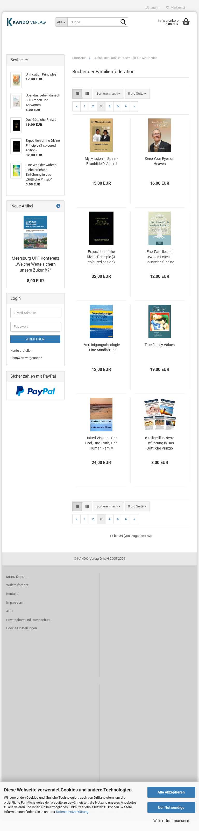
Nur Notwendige (171, 807)
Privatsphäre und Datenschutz (28, 620)
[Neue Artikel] (58, 206)
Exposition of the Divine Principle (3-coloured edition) (101, 257)
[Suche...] (123, 22)
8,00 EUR (35, 280)
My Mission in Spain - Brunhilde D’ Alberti (101, 161)
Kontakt (12, 594)
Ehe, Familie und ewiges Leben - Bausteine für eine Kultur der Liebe (159, 257)
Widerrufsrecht (17, 585)
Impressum (14, 602)
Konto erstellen (21, 351)
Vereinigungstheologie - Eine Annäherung (102, 347)
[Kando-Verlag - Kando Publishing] (26, 22)
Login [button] (153, 8)
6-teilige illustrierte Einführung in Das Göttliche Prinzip (159, 443)
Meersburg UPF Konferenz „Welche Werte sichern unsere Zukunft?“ (35, 264)
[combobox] (108, 94)
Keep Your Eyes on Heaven (159, 161)
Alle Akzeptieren (171, 792)
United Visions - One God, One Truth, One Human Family (101, 443)
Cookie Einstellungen (21, 628)
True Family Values (160, 345)
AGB (9, 611)
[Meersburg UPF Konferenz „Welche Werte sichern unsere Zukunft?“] (35, 232)
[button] (77, 94)
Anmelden (35, 339)
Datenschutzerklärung (72, 812)
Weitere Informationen (171, 821)
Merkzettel (177, 8)
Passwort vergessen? (26, 358)
